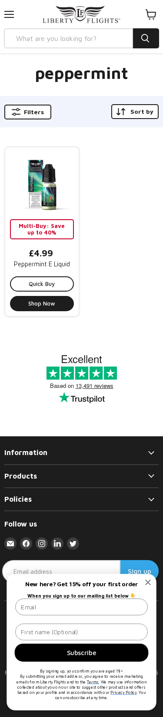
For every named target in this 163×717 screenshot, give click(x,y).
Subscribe (81, 652)
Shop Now (41, 303)
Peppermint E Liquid (42, 264)
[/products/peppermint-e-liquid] (42, 184)
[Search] (146, 38)
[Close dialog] (148, 582)
